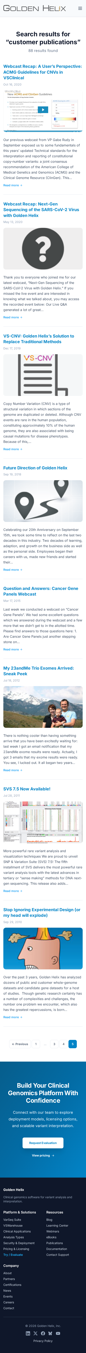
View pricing (43, 1155)
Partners (9, 1279)
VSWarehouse (13, 1225)
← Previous (20, 1044)
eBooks (51, 1237)
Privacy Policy (43, 1341)
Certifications (12, 1284)
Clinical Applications (17, 1231)
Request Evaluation (43, 1143)
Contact (8, 1308)
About (7, 1273)
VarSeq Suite (12, 1219)
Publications (54, 1243)
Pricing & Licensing (16, 1249)
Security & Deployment (19, 1243)
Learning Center (57, 1225)
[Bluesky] (50, 1333)
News (7, 1290)
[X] (35, 1333)
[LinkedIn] (28, 1333)
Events (8, 1296)
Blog (49, 1219)
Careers (8, 1302)
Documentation (56, 1249)
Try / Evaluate (13, 1254)
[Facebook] (43, 1333)
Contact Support (57, 1254)
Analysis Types (13, 1237)
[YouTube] (58, 1333)
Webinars (52, 1231)
